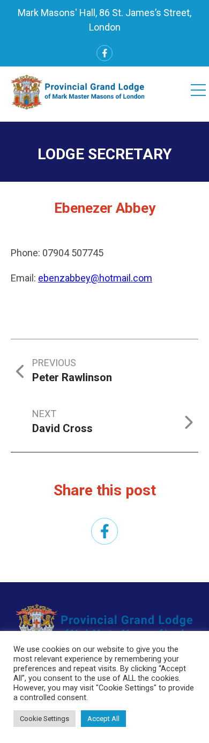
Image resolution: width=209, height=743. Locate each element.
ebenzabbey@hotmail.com (95, 278)
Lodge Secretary (105, 154)
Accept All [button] (103, 719)
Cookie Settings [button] (44, 719)
